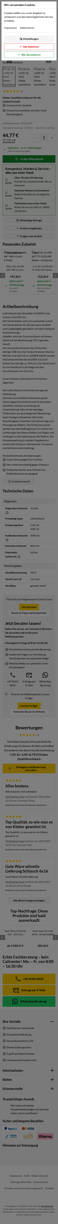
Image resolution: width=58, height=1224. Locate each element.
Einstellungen (31, 38)
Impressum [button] (10, 27)
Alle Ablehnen (31, 46)
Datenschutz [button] (27, 27)
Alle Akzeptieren (31, 54)
